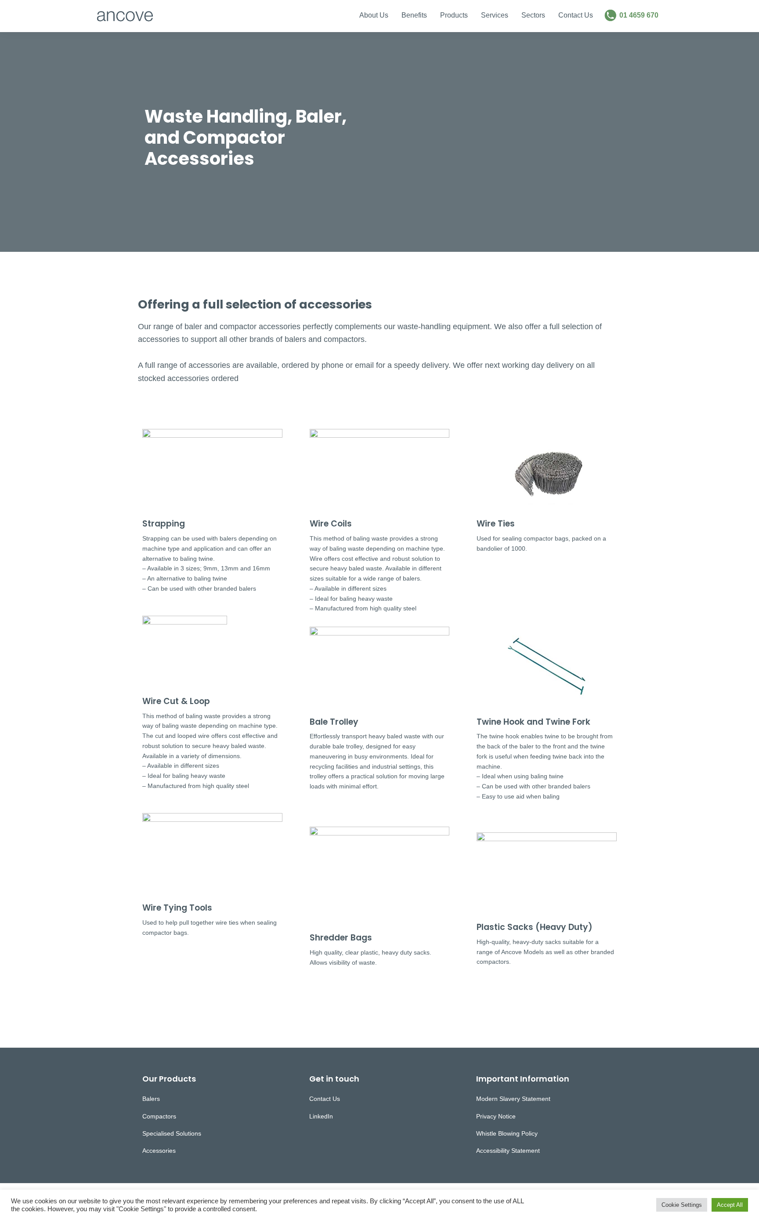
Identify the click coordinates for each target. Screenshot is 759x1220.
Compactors (159, 1116)
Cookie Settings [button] (681, 1205)
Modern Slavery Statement (513, 1098)
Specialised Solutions (171, 1133)
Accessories (159, 1150)
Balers (151, 1098)
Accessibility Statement (508, 1150)
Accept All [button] (730, 1205)
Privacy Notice (496, 1116)
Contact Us (324, 1098)
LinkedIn (321, 1116)
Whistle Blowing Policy (507, 1133)
